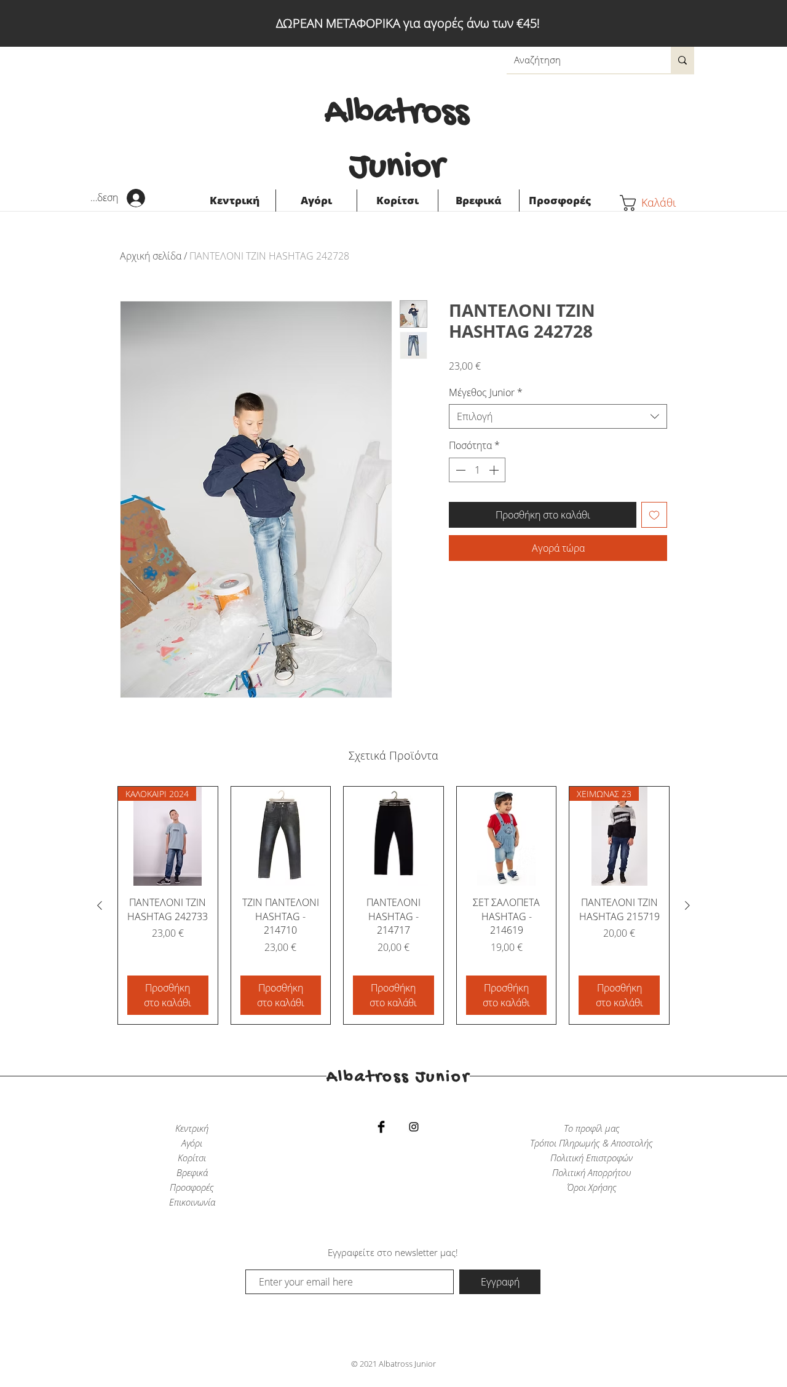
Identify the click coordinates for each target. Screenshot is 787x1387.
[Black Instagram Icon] (414, 1127)
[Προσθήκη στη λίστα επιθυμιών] (654, 515)
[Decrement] (459, 470)
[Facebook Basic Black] (381, 1127)
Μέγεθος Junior (486, 392)
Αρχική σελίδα (150, 256)
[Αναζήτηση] (682, 60)
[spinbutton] (477, 470)
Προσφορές (192, 1187)
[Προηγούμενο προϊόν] (99, 905)
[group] (393, 905)
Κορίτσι (192, 1157)
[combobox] (558, 416)
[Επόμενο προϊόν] (687, 905)
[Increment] (495, 470)
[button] (657, 203)
